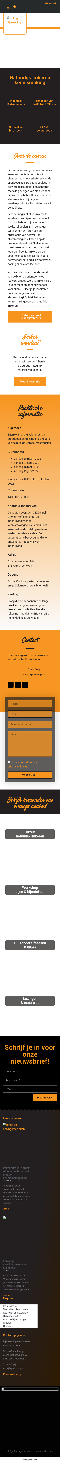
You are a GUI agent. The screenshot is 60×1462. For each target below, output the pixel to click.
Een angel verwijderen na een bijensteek (15, 1264)
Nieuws (7, 1322)
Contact (7, 1326)
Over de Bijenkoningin (14, 1319)
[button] (49, 25)
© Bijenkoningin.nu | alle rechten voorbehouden (30, 1451)
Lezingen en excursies (15, 1312)
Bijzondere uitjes (12, 1316)
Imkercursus (10, 1306)
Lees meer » (8, 1209)
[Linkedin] (25, 685)
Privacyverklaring (12, 1374)
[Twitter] (18, 685)
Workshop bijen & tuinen (16, 1309)
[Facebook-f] (11, 685)
